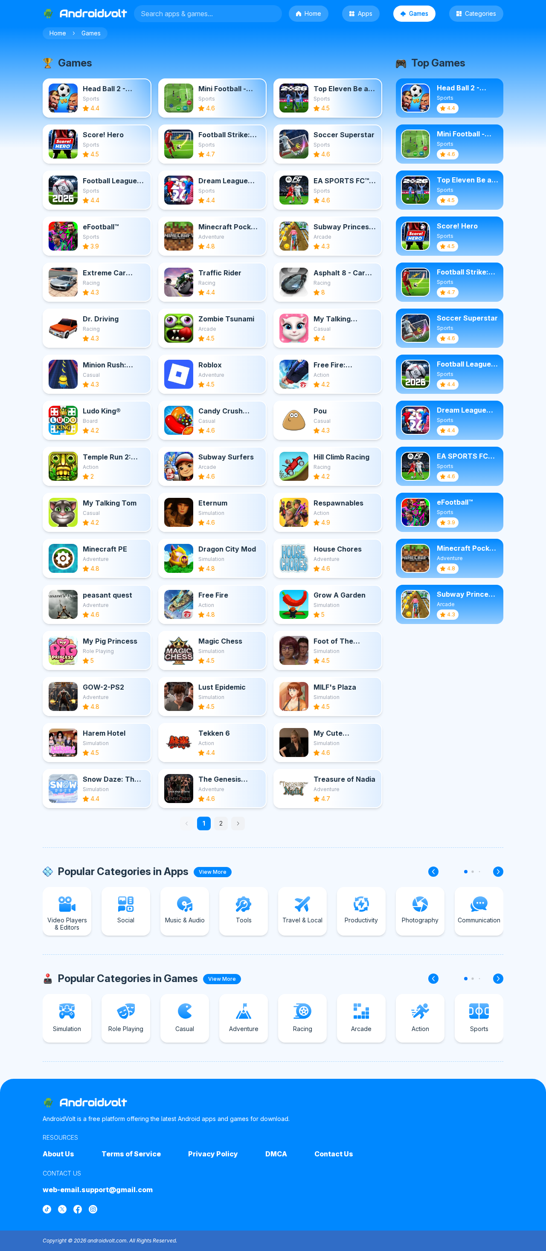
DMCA (276, 1154)
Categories (480, 13)
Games (418, 13)
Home (313, 13)
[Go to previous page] (187, 823)
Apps (365, 13)
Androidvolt (93, 1102)
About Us (58, 1154)
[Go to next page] (238, 823)
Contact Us (333, 1154)
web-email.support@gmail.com (98, 1189)
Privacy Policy (213, 1154)
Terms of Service (131, 1154)
